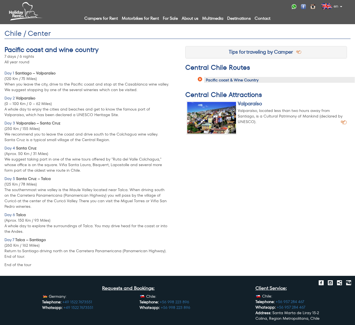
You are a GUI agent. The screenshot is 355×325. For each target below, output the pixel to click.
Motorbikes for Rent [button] (140, 18)
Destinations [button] (239, 18)
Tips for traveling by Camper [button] (263, 51)
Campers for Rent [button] (101, 18)
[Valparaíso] (211, 118)
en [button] (335, 6)
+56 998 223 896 (174, 302)
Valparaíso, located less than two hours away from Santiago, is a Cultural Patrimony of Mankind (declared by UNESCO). (290, 116)
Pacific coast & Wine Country (232, 80)
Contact (262, 18)
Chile (13, 33)
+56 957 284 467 (290, 301)
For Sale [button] (170, 18)
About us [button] (190, 18)
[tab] (266, 52)
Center (39, 33)
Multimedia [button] (212, 18)
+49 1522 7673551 (77, 302)
